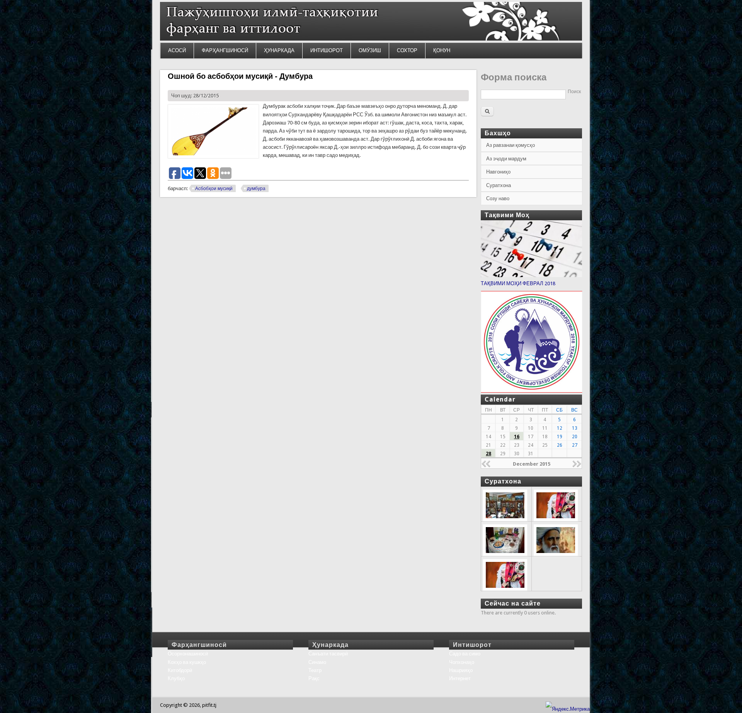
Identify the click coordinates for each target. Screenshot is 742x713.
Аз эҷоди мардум (506, 159)
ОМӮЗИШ (370, 50)
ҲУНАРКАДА (279, 50)
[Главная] (371, 39)
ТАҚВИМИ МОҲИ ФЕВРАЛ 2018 (518, 283)
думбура (256, 188)
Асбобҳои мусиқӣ (214, 188)
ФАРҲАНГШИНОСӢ (225, 50)
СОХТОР (407, 50)
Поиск (574, 91)
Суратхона (498, 185)
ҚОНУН (441, 50)
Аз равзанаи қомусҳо (510, 145)
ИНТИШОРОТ (326, 50)
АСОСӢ (177, 50)
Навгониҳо (498, 172)
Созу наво (497, 198)
